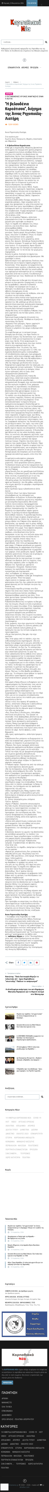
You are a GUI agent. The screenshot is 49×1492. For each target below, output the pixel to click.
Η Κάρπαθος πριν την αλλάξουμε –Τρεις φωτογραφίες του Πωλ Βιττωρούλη (29, 1070)
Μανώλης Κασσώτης (25, 1141)
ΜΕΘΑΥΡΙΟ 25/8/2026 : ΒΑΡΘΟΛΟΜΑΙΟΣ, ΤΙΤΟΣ (20, 1303)
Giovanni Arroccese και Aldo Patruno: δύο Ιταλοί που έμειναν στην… (29, 1026)
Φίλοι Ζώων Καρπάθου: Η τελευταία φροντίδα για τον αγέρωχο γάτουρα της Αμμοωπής (25, 1263)
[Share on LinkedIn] (30, 962)
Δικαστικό (10, 1133)
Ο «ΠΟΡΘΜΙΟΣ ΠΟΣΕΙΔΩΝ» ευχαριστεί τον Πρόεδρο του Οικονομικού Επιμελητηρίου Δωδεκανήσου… (30, 1038)
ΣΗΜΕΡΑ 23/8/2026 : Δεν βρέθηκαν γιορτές (19, 1291)
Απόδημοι (21, 1126)
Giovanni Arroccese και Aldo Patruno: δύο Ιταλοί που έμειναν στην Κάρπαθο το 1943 (25, 1255)
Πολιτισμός (33, 1145)
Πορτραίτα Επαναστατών (16, 1149)
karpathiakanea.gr (11, 1485)
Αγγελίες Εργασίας (26, 1122)
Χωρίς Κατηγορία (13, 1157)
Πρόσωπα (34, 1149)
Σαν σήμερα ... (12, 1153)
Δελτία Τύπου (12, 1129)
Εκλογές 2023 (22, 1133)
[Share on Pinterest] (36, 962)
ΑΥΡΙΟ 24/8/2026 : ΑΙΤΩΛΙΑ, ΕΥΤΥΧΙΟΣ (17, 1297)
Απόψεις (16, 82)
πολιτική (26, 1157)
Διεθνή (34, 1129)
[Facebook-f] (24, 60)
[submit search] (46, 42)
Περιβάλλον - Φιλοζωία (16, 1145)
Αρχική (7, 82)
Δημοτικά (24, 1129)
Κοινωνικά (10, 1141)
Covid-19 (37, 1118)
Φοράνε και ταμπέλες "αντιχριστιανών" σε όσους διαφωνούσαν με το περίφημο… (29, 1016)
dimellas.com (25, 1487)
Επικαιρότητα (37, 1133)
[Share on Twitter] (24, 962)
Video (13, 1122)
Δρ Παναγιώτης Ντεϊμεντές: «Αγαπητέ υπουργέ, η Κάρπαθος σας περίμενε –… (29, 1059)
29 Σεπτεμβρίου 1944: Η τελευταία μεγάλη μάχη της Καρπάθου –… (28, 1048)
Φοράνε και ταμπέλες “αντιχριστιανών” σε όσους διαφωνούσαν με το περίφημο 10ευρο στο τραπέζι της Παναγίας (26, 1228)
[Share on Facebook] (18, 962)
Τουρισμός (25, 1153)
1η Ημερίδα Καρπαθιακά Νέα (18, 1118)
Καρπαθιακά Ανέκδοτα (24, 1137)
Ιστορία (9, 1137)
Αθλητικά (10, 1126)
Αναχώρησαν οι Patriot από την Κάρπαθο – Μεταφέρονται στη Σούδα (21, 1237)
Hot (7, 1122)
